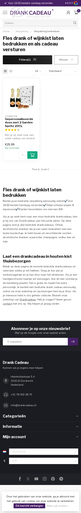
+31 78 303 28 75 (21, 394)
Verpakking (21, 31)
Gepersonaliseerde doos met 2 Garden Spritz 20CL (19, 122)
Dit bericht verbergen (29, 506)
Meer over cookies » (57, 505)
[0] (76, 12)
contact (7, 304)
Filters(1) (25, 60)
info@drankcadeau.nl (23, 405)
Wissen (64, 60)
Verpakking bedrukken (47, 31)
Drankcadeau (28, 299)
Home (6, 31)
